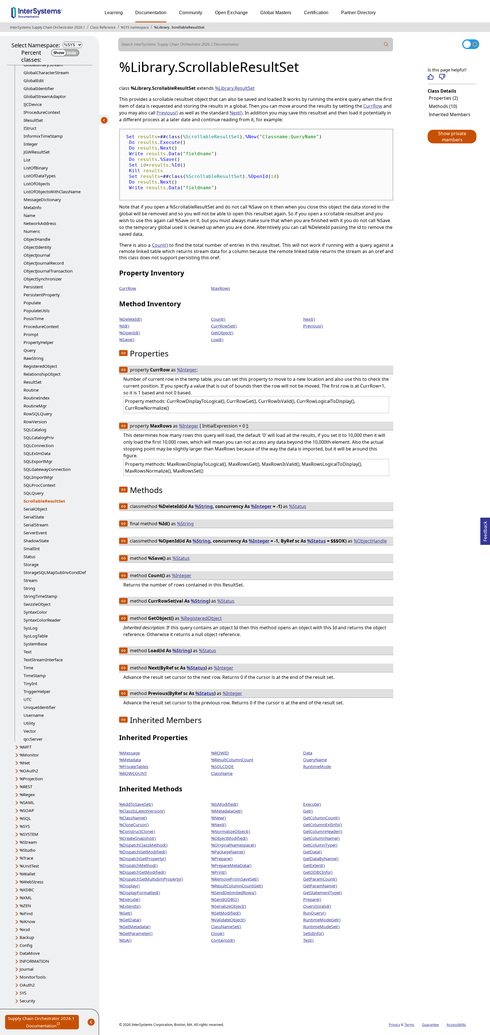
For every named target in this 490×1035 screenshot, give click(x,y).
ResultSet (32, 382)
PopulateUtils (37, 310)
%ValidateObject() (228, 920)
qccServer (33, 739)
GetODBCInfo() (318, 872)
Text (27, 651)
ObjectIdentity (37, 247)
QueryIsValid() (317, 906)
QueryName (315, 759)
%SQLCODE (222, 766)
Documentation (150, 12)
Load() (217, 339)
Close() (217, 933)
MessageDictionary (42, 199)
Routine (31, 390)
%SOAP (27, 810)
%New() (218, 818)
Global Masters (275, 12)
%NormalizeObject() (230, 831)
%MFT (25, 747)
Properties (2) (443, 98)
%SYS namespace (135, 27)
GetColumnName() (321, 838)
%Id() (124, 326)
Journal (26, 969)
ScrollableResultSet (188, 27)
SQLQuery (34, 493)
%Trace (26, 858)
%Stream (28, 842)
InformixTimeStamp (43, 136)
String (29, 588)
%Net (25, 763)
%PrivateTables (133, 766)
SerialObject (35, 509)
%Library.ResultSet (235, 88)
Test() (308, 940)
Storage (31, 564)
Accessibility (456, 1024)
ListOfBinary (36, 168)
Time (28, 667)
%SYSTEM (29, 834)
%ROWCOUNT (133, 773)
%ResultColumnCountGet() (237, 886)
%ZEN (25, 905)
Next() (236, 113)
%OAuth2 (29, 770)
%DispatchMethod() (138, 865)
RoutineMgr (35, 406)
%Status (297, 506)
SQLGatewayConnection (47, 469)
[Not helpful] (442, 77)
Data (307, 753)
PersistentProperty (42, 294)
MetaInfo (32, 207)
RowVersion (35, 421)
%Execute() (129, 899)
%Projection (31, 778)
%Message (129, 753)
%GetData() (130, 920)
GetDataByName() (321, 858)
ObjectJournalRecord (44, 263)
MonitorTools (33, 977)
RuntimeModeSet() (321, 926)
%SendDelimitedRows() (233, 892)
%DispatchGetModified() (143, 852)
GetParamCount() (320, 879)
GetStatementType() (322, 892)
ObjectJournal (37, 255)
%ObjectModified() (229, 838)
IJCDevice (33, 104)
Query (30, 350)
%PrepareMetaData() (231, 865)
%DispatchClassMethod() (143, 845)
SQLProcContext (39, 485)
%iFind (26, 913)
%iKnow (27, 921)
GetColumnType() (320, 845)
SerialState (34, 517)
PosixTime (34, 318)
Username (34, 715)
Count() (160, 245)
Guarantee (430, 1024)
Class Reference (103, 27)
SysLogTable (36, 636)
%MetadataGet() (226, 811)
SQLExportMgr (38, 461)
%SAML (27, 802)
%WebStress (31, 882)
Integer (31, 144)
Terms (409, 1024)
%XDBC (27, 889)
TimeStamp (35, 675)
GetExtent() (314, 865)
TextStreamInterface (43, 659)
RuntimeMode (317, 766)
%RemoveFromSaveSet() (235, 879)
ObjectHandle (37, 239)
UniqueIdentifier (40, 707)
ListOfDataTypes (40, 175)
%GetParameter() (136, 933)
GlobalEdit (34, 80)
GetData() (312, 852)
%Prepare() (222, 858)
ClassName (222, 773)
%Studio (27, 850)
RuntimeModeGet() (322, 920)
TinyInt (30, 683)
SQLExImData (37, 453)
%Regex (27, 794)
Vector (30, 731)
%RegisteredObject (201, 618)
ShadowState (36, 540)
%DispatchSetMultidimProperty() (151, 879)
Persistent (33, 287)
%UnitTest (29, 866)
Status (29, 556)
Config (26, 945)
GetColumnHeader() (322, 831)
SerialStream (36, 525)
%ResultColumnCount (232, 759)
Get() (308, 811)
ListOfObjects (37, 183)
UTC (27, 699)
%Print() (219, 872)
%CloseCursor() (134, 824)
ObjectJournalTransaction (48, 271)
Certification (316, 12)
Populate (32, 302)
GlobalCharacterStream (46, 72)
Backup (27, 937)
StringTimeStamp (40, 596)
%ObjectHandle (370, 541)
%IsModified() (224, 804)
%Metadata (130, 759)
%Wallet (27, 874)
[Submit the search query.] (386, 44)
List (27, 160)
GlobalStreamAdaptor (45, 96)
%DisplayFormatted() (139, 892)
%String (204, 506)
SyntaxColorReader (42, 620)
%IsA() (125, 940)
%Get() (125, 913)
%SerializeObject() (228, 906)
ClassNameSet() (226, 926)
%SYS (25, 826)
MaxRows (220, 288)
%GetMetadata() (135, 926)
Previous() (167, 113)
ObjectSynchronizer (43, 279)
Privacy (394, 1024)
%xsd (25, 929)
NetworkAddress (40, 223)
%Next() (218, 824)
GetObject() (222, 332)
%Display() (129, 886)
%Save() (126, 339)
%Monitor (29, 755)
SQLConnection (39, 445)
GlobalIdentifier (39, 88)
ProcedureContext (41, 326)
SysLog (30, 628)
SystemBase (35, 644)
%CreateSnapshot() (137, 838)
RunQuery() (314, 913)
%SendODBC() (225, 899)
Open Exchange (231, 12)
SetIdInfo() (313, 933)
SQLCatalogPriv (39, 437)
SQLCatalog (35, 429)
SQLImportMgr (38, 477)
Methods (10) (443, 106)
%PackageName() (228, 852)
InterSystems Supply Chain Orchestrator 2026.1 (47, 27)
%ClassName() (133, 818)
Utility (29, 723)
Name (29, 215)
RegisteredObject (40, 366)
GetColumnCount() (321, 818)
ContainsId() (223, 940)
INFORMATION (34, 961)
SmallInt (32, 548)
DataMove (30, 953)
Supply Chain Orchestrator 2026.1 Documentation (43, 1022)
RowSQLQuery (38, 413)
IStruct (30, 128)
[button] (452, 136)
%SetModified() (226, 913)
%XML (26, 897)
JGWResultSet (37, 152)
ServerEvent (35, 532)
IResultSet (33, 120)
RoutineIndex (37, 398)
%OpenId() (129, 332)
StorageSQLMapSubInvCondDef (55, 572)
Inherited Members (449, 114)
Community (190, 12)
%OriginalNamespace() (233, 845)
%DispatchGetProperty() (142, 858)
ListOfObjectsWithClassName (52, 191)
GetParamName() (320, 886)
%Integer (187, 370)
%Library (161, 27)
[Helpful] (431, 77)
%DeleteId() (130, 319)
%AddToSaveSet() (136, 804)
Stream (30, 580)
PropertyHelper (39, 342)
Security (27, 1001)
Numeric (32, 231)
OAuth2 (27, 985)
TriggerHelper (37, 691)
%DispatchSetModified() (142, 872)
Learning (114, 12)
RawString (33, 358)
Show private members (452, 136)
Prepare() (312, 899)
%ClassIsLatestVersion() (142, 811)
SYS (23, 993)
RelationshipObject (42, 374)
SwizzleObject (37, 604)
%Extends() (130, 906)
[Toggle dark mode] (470, 44)
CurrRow (372, 106)
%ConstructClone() (137, 831)
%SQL (25, 818)
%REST (26, 786)
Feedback (485, 529)
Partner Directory (358, 12)
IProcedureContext (42, 112)
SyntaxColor (35, 612)
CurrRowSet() (224, 326)
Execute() (312, 804)
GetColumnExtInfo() (322, 824)
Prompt (31, 334)
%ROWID (220, 753)
